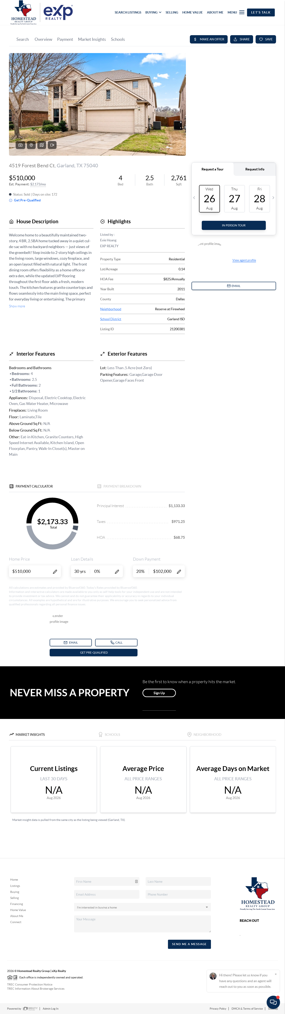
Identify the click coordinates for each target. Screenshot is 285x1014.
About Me (16, 916)
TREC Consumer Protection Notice (29, 984)
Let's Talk (261, 12)
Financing (16, 904)
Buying (14, 892)
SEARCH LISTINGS (128, 12)
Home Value (18, 910)
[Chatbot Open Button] (273, 1002)
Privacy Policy (218, 1008)
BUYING (151, 12)
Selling (14, 898)
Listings (15, 885)
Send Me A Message (189, 944)
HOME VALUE (192, 12)
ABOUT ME (215, 12)
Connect (15, 922)
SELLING (172, 12)
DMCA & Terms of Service (247, 1008)
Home (14, 879)
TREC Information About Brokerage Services (35, 988)
